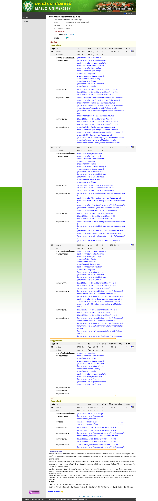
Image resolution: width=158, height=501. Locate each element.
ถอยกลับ (26, 21)
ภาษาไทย (129, 13)
